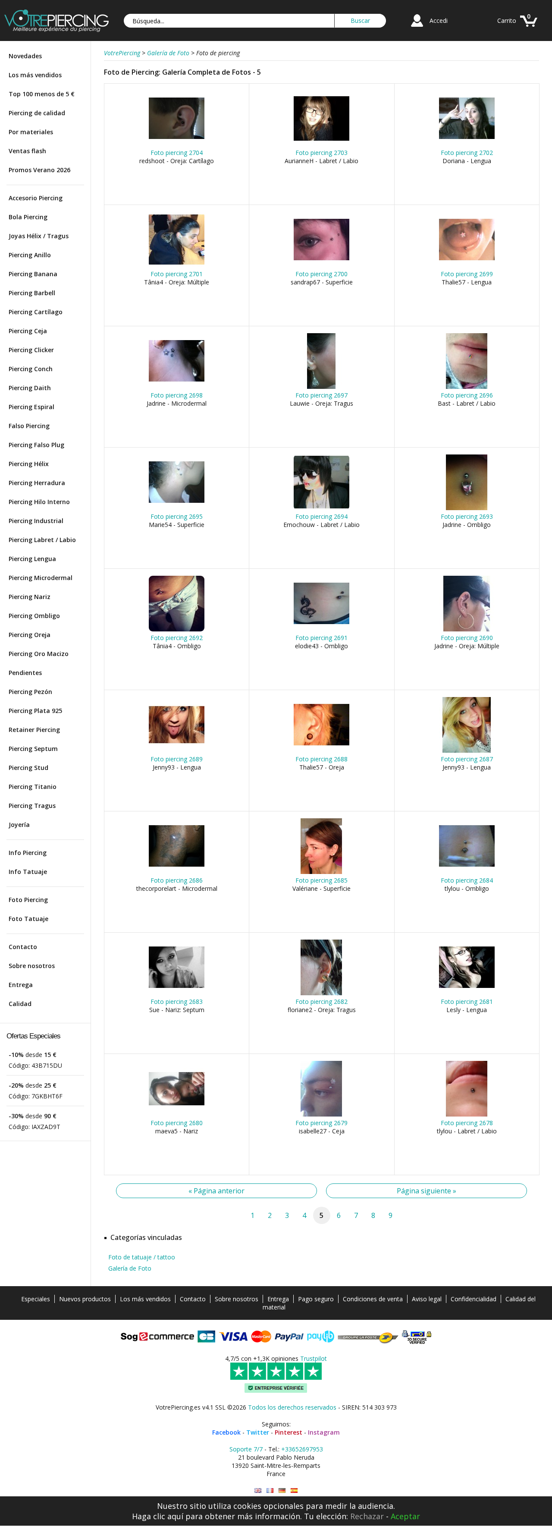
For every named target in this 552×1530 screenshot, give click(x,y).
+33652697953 (302, 1449)
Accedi (439, 20)
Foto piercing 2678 (467, 1123)
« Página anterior (216, 1191)
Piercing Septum (33, 748)
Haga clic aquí (157, 1516)
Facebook (226, 1432)
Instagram (324, 1432)
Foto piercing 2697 (321, 395)
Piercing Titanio (32, 786)
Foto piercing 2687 (467, 759)
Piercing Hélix (29, 464)
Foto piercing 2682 (321, 1001)
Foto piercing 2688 (321, 759)
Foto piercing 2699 (467, 274)
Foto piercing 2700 (321, 274)
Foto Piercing (28, 900)
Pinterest (288, 1432)
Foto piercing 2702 (467, 152)
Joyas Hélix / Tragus (39, 236)
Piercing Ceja (28, 331)
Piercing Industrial (36, 521)
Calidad (20, 1004)
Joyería (19, 824)
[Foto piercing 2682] (321, 993)
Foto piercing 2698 (177, 395)
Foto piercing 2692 (177, 638)
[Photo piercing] (270, 1490)
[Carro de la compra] (529, 28)
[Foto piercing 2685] (321, 872)
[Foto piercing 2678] (467, 1114)
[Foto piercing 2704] (176, 144)
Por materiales (31, 132)
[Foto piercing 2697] (321, 387)
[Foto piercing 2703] (321, 144)
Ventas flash (27, 151)
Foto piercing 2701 (177, 274)
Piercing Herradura (37, 483)
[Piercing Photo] (258, 1490)
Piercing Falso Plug (36, 445)
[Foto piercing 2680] (176, 1114)
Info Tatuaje (28, 872)
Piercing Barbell (32, 293)
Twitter (257, 1432)
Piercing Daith (30, 388)
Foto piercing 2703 (321, 152)
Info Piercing (28, 853)
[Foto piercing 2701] (176, 266)
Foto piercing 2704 (177, 152)
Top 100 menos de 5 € (42, 94)
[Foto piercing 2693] (467, 508)
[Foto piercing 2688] (321, 751)
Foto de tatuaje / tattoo (141, 1257)
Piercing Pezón (30, 692)
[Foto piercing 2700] (321, 266)
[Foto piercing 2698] (176, 387)
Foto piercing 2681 (467, 1001)
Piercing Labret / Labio (42, 540)
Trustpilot (313, 1358)
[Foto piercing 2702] (467, 144)
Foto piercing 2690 (467, 638)
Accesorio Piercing (36, 198)
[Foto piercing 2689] (176, 751)
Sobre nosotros (32, 966)
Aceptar (405, 1516)
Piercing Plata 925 (35, 711)
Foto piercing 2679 (321, 1123)
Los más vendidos (35, 75)
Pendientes (25, 673)
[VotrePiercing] (56, 29)
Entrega (21, 985)
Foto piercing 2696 (467, 395)
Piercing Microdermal (40, 578)
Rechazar (367, 1516)
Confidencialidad (473, 1299)
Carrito (506, 20)
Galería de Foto (129, 1268)
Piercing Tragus (32, 805)
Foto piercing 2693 (467, 516)
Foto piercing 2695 (177, 516)
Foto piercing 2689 (177, 759)
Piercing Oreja (29, 635)
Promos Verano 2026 (39, 170)
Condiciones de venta (373, 1299)
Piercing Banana (33, 274)
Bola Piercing (28, 217)
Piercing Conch (31, 369)
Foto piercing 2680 (177, 1123)
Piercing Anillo (30, 255)
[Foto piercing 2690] (467, 629)
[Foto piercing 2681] (467, 993)
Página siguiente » (426, 1191)
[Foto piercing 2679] (321, 1114)
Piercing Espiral (31, 407)
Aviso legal (427, 1299)
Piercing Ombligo (34, 616)
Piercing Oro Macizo (39, 654)
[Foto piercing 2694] (321, 508)
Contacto (23, 947)
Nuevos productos (85, 1299)
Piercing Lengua (32, 559)
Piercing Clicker (31, 350)
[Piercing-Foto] (282, 1490)
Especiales (35, 1299)
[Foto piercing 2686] (176, 872)
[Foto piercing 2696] (467, 387)
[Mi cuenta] (417, 28)
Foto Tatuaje (28, 919)
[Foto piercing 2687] (467, 751)
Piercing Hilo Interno (39, 502)
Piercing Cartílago (36, 312)
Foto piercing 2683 (177, 1001)
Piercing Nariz (29, 597)
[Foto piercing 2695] (176, 508)
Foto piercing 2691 (321, 638)
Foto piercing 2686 (177, 880)
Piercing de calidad (37, 113)
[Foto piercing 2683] (176, 993)
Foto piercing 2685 (321, 880)
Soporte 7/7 (246, 1449)
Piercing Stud (28, 767)
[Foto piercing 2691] (321, 629)
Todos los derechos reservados (292, 1407)
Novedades (25, 56)
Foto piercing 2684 (467, 880)
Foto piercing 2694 (321, 516)
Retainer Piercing (34, 730)
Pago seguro (316, 1299)
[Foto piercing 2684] (467, 872)
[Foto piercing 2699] (467, 266)
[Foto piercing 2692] (176, 629)
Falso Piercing (29, 426)
